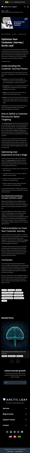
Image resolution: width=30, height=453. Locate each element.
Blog (7, 10)
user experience (11, 160)
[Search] (25, 7)
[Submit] (25, 383)
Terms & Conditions (19, 451)
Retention (5, 97)
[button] (18, 361)
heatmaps (26, 240)
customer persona (8, 123)
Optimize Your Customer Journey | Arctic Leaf (12, 12)
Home (2, 10)
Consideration (6, 85)
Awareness (5, 79)
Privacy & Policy (10, 451)
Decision (5, 92)
